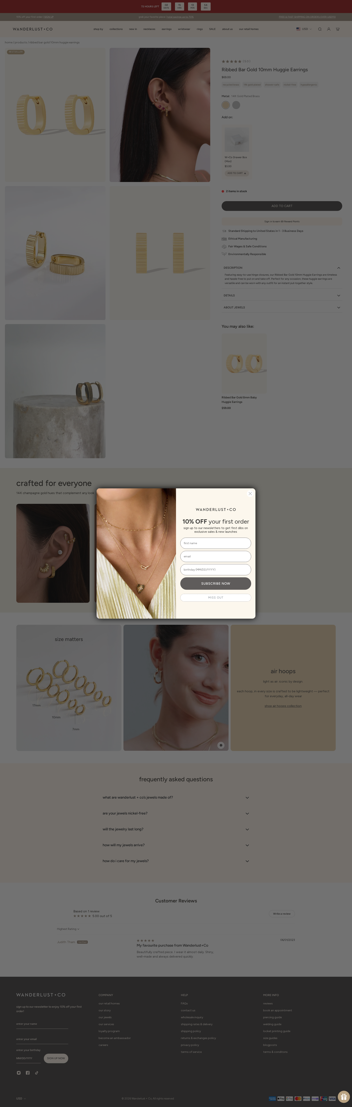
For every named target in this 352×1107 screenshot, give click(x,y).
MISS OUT (215, 597)
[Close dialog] (250, 493)
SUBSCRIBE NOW (215, 583)
